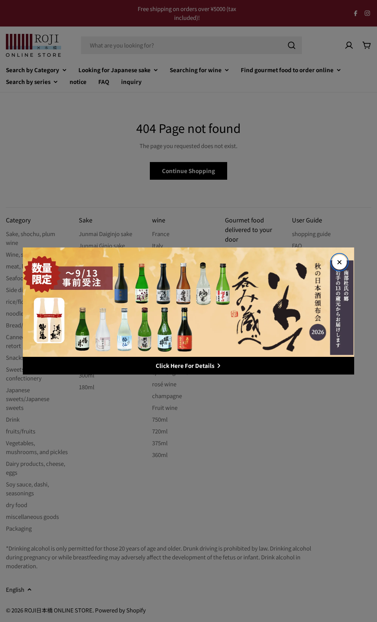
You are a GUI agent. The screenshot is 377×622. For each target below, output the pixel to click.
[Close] (339, 262)
